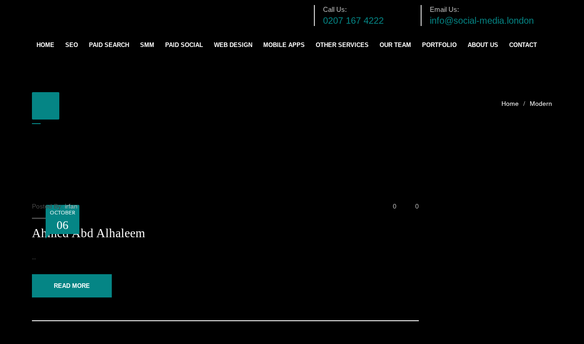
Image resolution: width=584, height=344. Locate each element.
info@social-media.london (482, 21)
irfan (71, 206)
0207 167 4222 (353, 21)
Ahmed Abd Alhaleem (88, 233)
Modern (541, 103)
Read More (72, 285)
